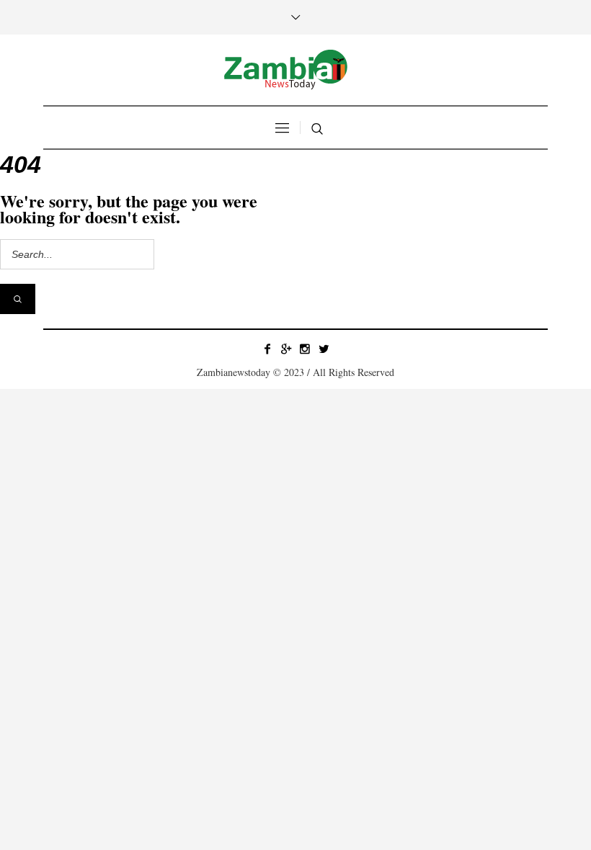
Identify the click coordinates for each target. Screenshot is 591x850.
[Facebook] (267, 348)
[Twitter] (323, 348)
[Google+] (286, 348)
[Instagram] (305, 348)
